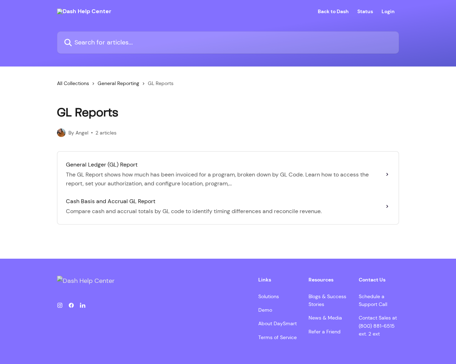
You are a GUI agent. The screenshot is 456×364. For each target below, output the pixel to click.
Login (388, 11)
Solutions (268, 296)
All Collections (73, 83)
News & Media (325, 318)
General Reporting (118, 83)
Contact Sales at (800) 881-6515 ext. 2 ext (378, 326)
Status (365, 11)
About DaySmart (277, 323)
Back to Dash (333, 11)
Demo (265, 310)
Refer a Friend (325, 331)
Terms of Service (277, 337)
